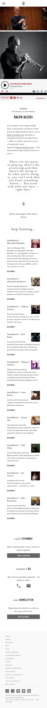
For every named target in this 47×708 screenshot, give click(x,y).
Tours (7, 649)
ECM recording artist (15, 135)
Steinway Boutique (12, 652)
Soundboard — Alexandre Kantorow (16, 280)
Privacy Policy (10, 671)
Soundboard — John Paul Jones (16, 499)
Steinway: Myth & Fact (13, 668)
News (7, 646)
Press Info (9, 642)
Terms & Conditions (12, 681)
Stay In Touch (23, 617)
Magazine (8, 665)
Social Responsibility (13, 655)
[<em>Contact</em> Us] (28, 587)
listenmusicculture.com (24, 147)
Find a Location (23, 555)
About (7, 636)
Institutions (9, 658)
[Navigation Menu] (4, 3)
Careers (8, 662)
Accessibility (9, 678)
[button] (19, 587)
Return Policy (10, 684)
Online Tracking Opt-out (14, 675)
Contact (8, 639)
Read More (11, 271)
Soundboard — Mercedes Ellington (16, 241)
